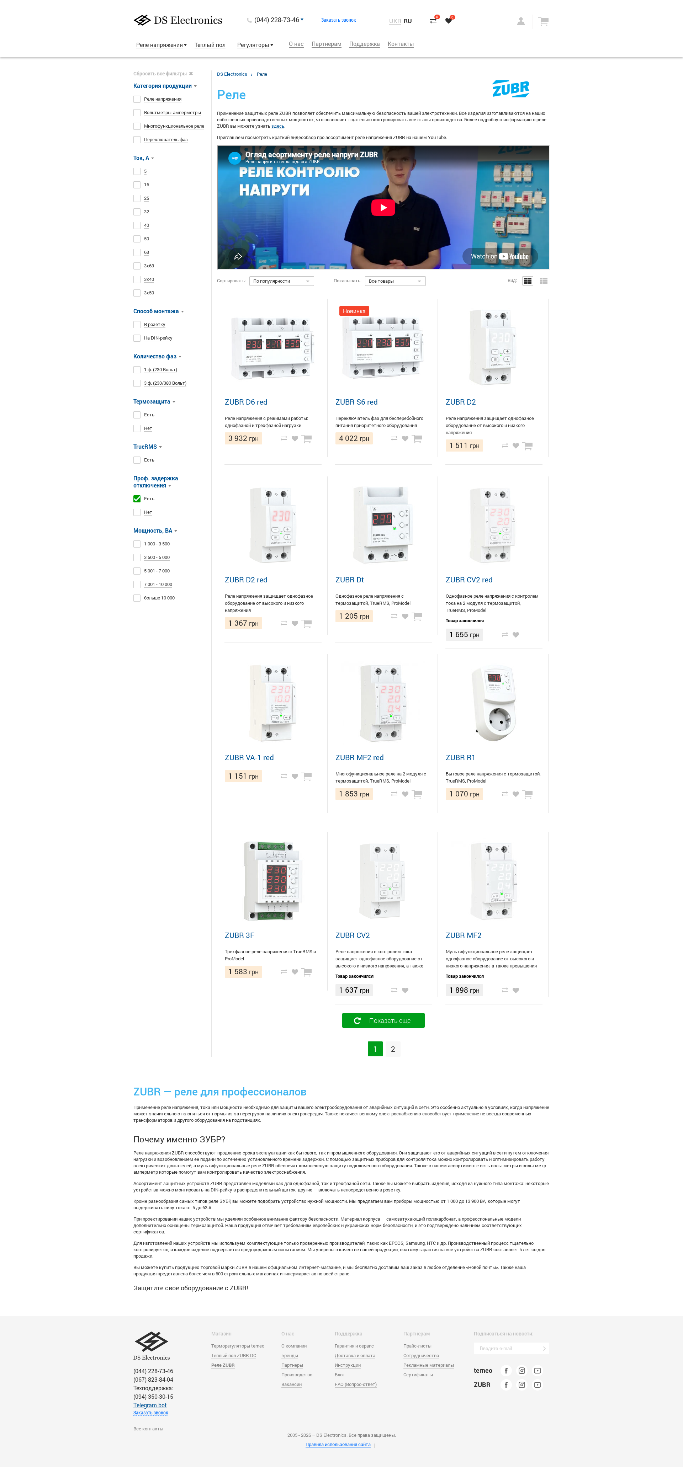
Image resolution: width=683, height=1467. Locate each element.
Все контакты (148, 1428)
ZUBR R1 (461, 757)
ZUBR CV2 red (469, 580)
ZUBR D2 (461, 402)
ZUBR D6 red (246, 402)
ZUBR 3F (239, 935)
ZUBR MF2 (464, 935)
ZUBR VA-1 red (249, 757)
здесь (277, 126)
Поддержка (364, 43)
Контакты (401, 43)
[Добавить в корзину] (307, 438)
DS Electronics (232, 74)
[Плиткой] (527, 281)
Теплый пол (210, 44)
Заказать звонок (338, 20)
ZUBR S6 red (356, 402)
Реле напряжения (159, 44)
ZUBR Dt (349, 580)
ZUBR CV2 (352, 935)
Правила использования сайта (338, 1444)
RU (408, 20)
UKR (395, 21)
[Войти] (513, 21)
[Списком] (544, 281)
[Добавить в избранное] (295, 438)
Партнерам (327, 43)
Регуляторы (253, 44)
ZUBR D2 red (246, 580)
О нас (296, 43)
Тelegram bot (150, 1405)
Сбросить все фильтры (160, 73)
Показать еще (390, 1020)
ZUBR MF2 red (359, 757)
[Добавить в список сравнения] (284, 438)
